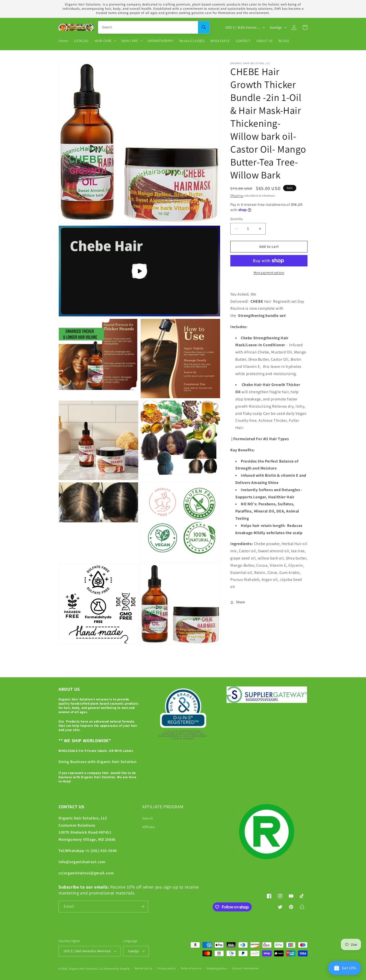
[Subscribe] (142, 906)
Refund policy (143, 968)
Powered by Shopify (117, 968)
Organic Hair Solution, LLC (86, 968)
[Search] (204, 27)
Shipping (236, 195)
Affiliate (148, 827)
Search (147, 818)
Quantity (236, 219)
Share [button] (240, 602)
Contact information (245, 968)
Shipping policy (216, 968)
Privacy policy (166, 968)
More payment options (269, 272)
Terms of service (191, 968)
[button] (105, 40)
